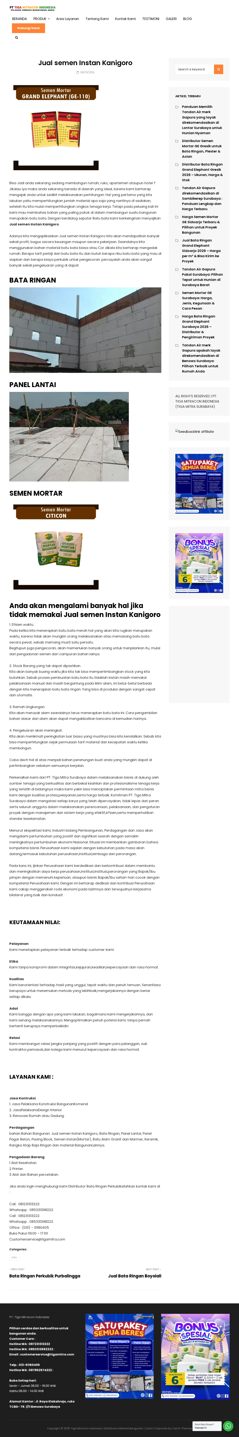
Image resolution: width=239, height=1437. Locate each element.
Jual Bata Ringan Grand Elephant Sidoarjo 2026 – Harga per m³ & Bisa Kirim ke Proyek (201, 251)
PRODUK (39, 18)
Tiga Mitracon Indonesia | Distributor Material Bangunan (107, 1428)
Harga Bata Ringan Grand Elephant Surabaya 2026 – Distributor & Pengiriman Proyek (198, 326)
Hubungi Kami (28, 28)
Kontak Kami (125, 18)
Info (14, 1257)
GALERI (171, 18)
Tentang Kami (97, 18)
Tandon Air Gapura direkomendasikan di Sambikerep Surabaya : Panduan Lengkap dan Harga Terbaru (202, 198)
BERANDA (19, 18)
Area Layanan (67, 18)
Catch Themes (182, 1428)
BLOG (187, 18)
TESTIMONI (150, 18)
